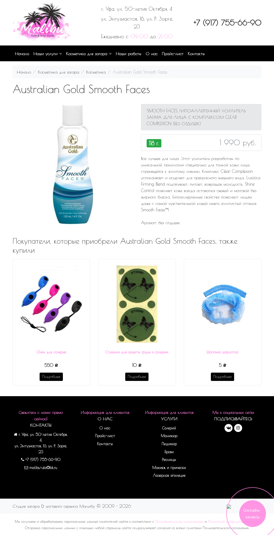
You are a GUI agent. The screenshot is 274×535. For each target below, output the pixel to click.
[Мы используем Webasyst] (229, 506)
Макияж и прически (169, 467)
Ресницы (169, 459)
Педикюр (169, 443)
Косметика (96, 72)
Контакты (196, 53)
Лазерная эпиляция (169, 475)
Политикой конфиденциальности (233, 521)
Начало (22, 53)
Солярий (169, 428)
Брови (169, 451)
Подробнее (51, 376)
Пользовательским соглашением (179, 521)
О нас (152, 53)
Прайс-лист (173, 53)
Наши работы (128, 53)
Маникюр (169, 435)
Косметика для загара (87, 53)
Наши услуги (46, 53)
